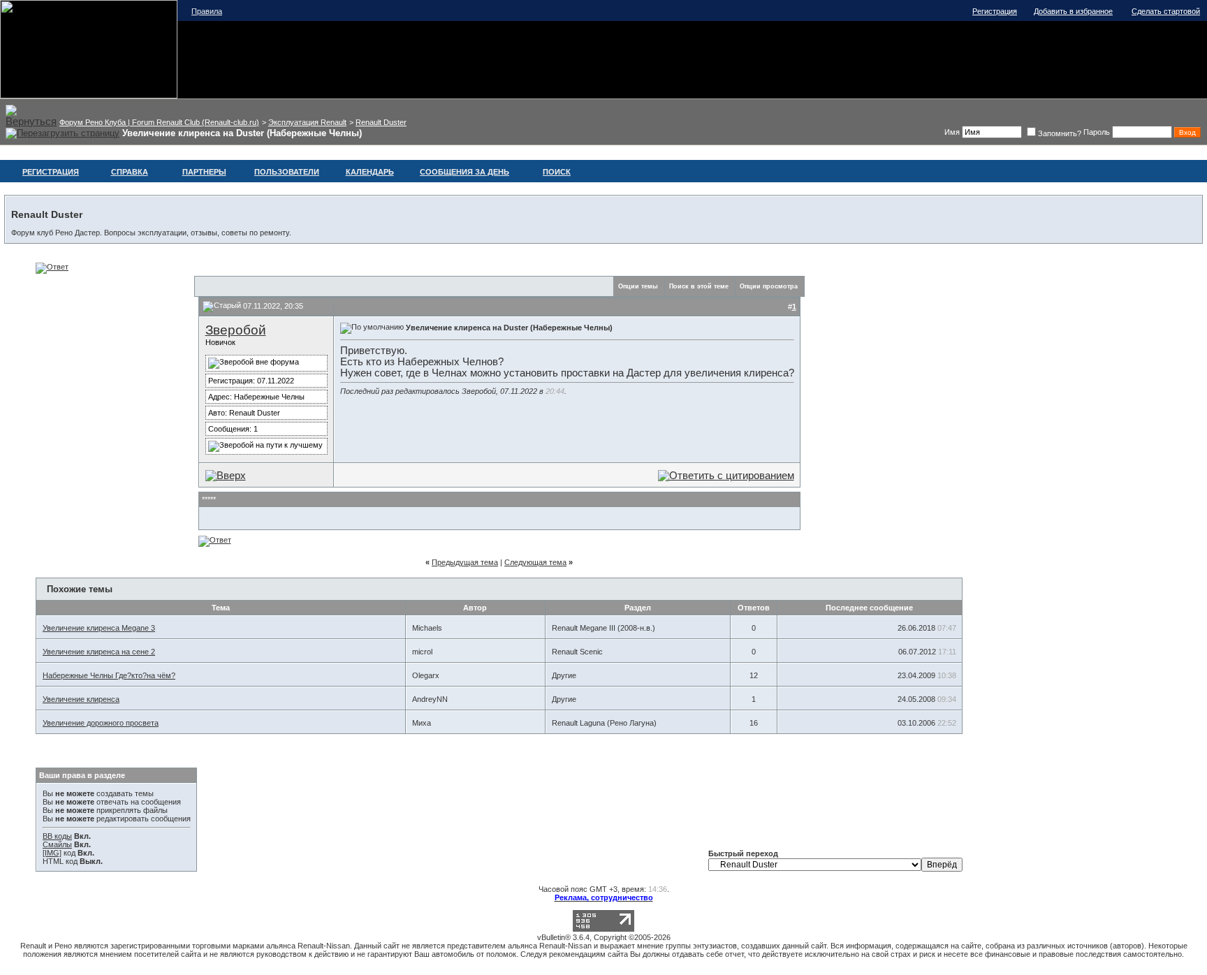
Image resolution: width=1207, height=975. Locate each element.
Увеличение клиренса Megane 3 (99, 628)
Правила (206, 11)
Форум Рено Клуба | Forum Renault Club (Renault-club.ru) (159, 122)
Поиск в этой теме (699, 286)
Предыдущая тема (465, 562)
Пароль (1096, 132)
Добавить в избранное (1073, 11)
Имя (952, 132)
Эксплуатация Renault (307, 122)
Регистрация (994, 11)
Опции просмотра (769, 286)
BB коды (57, 836)
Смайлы (57, 844)
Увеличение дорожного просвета (101, 723)
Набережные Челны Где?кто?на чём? (109, 675)
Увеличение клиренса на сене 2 (99, 651)
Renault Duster (381, 122)
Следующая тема (535, 562)
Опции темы (638, 286)
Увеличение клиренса (81, 699)
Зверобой (235, 330)
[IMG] (52, 853)
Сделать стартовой (1166, 11)
